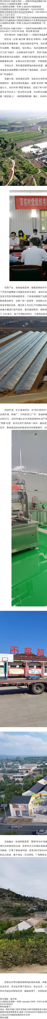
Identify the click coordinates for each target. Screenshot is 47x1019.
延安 (23, 20)
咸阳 (10, 20)
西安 (2, 20)
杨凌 (44, 20)
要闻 (43, 18)
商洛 (40, 20)
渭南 (19, 20)
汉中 (31, 20)
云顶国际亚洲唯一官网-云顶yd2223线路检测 (20, 7)
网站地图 (4, 1017)
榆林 (27, 20)
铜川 (15, 20)
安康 (35, 20)
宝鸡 (6, 20)
